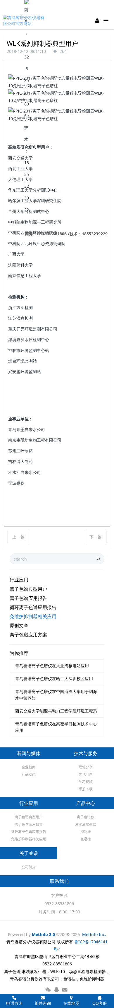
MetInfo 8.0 (43, 934)
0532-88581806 (59, 903)
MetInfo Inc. (94, 934)
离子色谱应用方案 (28, 634)
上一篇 (18, 537)
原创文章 (19, 625)
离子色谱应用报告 (28, 598)
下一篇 (95, 537)
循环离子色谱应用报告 (33, 607)
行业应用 (19, 579)
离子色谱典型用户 (28, 589)
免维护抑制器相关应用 (33, 616)
